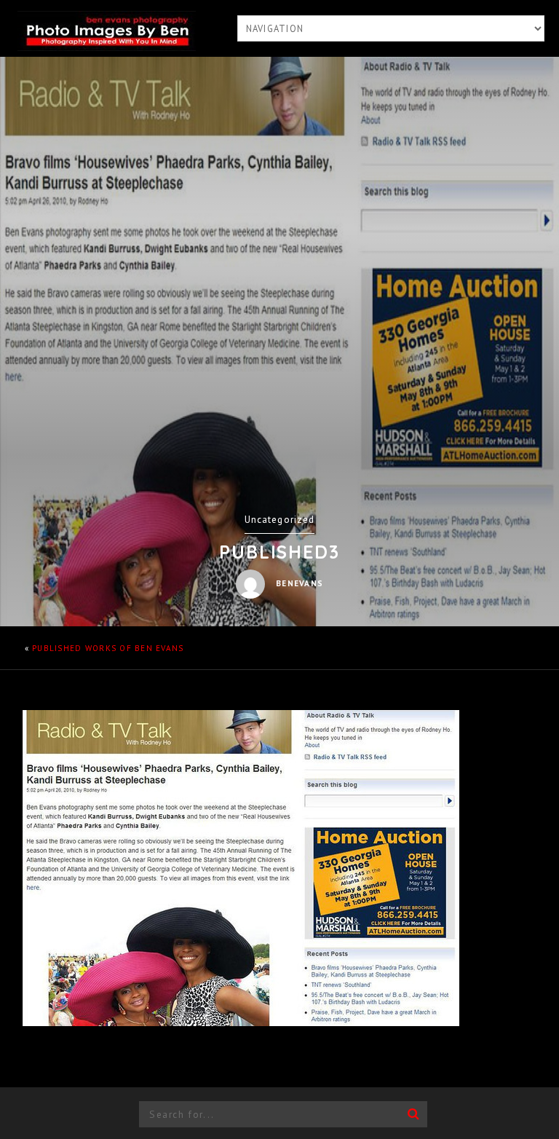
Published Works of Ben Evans (107, 648)
